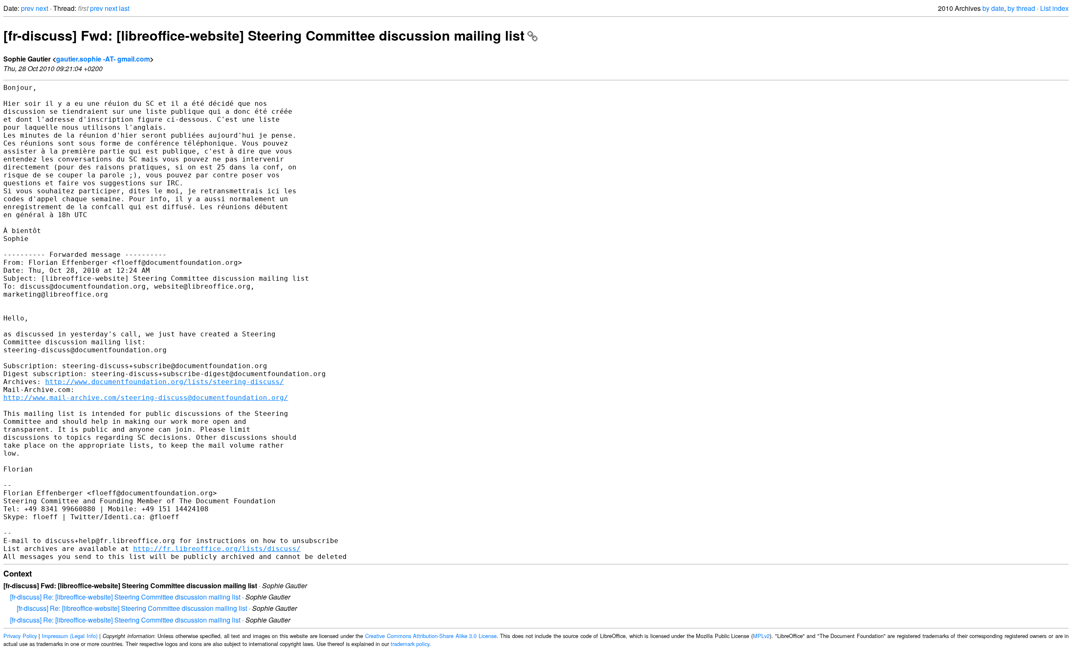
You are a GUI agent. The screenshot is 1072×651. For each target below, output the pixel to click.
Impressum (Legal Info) (70, 636)
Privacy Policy (20, 636)
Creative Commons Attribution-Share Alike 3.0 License (431, 636)
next (42, 8)
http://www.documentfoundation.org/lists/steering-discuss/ (164, 382)
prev (27, 8)
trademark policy (410, 644)
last (124, 8)
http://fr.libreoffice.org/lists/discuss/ (217, 549)
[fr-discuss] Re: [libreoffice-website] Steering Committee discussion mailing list (125, 597)
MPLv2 (761, 636)
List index (1054, 8)
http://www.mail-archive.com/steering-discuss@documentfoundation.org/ (145, 398)
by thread (1021, 8)
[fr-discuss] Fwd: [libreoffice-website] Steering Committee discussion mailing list (264, 35)
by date (993, 8)
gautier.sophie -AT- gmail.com (103, 59)
